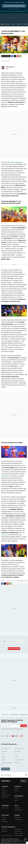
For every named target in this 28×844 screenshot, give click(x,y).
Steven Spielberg (6, 24)
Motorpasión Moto (18, 810)
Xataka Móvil (4, 790)
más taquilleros (5, 476)
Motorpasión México (18, 835)
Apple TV (4, 757)
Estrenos (8, 580)
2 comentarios (6, 56)
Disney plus (4, 751)
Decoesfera (4, 819)
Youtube (13, 736)
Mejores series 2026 (14, 714)
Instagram (16, 736)
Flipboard (18, 56)
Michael (13, 24)
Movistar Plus (17, 751)
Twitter (15, 56)
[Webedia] (5, 782)
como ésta (4, 534)
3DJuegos (16, 788)
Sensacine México (18, 831)
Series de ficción (5, 748)
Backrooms (19, 24)
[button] (10, 67)
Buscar (26, 775)
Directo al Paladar (5, 808)
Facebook (12, 56)
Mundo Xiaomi (5, 797)
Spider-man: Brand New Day (7, 763)
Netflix (3, 754)
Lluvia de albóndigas (16, 162)
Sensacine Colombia (18, 833)
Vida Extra (16, 790)
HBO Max (4, 760)
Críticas (13, 580)
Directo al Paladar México (7, 835)
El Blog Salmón (17, 817)
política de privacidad (18, 729)
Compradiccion (5, 821)
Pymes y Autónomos (18, 819)
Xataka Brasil (4, 831)
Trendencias (4, 817)
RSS (19, 736)
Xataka (3, 788)
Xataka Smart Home (6, 795)
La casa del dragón (18, 760)
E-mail (20, 56)
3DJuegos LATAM (17, 829)
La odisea (16, 757)
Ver (14, 648)
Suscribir (23, 725)
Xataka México (5, 829)
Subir (22, 781)
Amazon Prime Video (19, 748)
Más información (15, 842)
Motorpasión (17, 808)
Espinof (15, 800)
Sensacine (16, 798)
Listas (15, 754)
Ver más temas (5, 769)
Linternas (16, 762)
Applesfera (4, 793)
